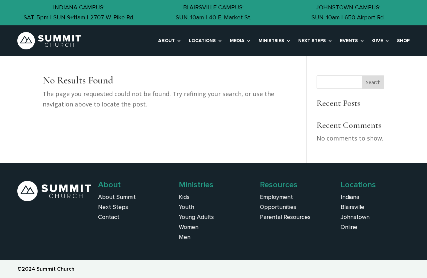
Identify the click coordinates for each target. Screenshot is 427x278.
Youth (186, 207)
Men (184, 237)
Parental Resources (285, 217)
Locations (202, 40)
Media (237, 40)
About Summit (117, 197)
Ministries (271, 40)
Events (349, 40)
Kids (184, 197)
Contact (108, 217)
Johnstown (355, 217)
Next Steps (312, 40)
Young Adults (196, 217)
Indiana (350, 197)
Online (349, 227)
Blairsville (352, 207)
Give (377, 40)
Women (188, 227)
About (166, 40)
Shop (403, 40)
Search (373, 82)
